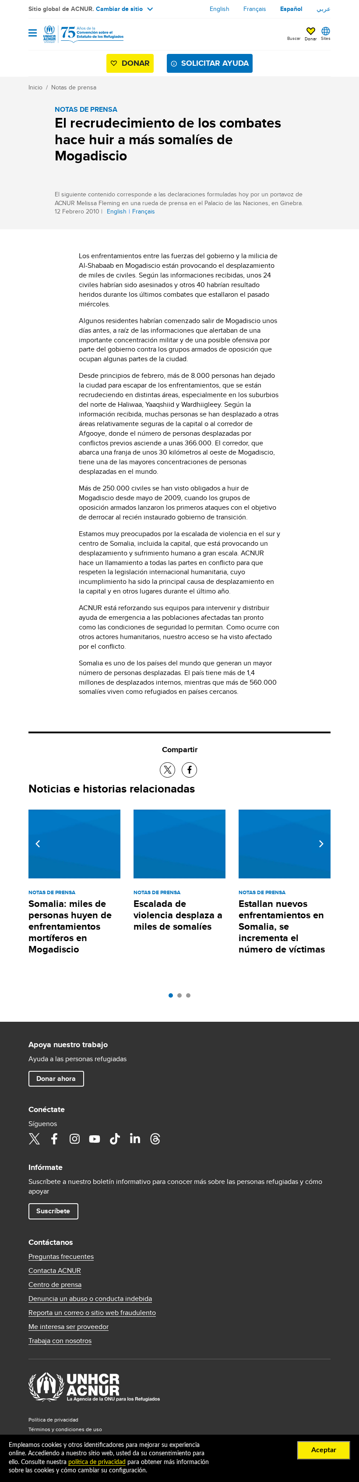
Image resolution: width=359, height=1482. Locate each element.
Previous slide (37, 844)
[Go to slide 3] (190, 997)
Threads (155, 1138)
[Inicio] (73, 34)
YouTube (94, 1138)
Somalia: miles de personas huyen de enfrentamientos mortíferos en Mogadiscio (70, 926)
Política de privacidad (53, 1419)
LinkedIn (135, 1138)
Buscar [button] (293, 38)
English (219, 8)
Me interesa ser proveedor (68, 1327)
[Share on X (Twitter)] (167, 770)
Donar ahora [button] (56, 1078)
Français (254, 8)
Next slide (321, 844)
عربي (324, 8)
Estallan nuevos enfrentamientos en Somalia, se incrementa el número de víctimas (282, 926)
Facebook (54, 1138)
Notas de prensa (73, 87)
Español (291, 8)
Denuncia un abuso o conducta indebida (90, 1299)
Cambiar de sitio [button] (119, 8)
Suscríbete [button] (53, 1211)
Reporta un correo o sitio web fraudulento (92, 1313)
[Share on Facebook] (189, 770)
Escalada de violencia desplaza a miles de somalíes (178, 915)
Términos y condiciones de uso (65, 1429)
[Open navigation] (32, 33)
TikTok (114, 1138)
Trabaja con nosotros (60, 1341)
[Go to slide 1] (173, 997)
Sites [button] (326, 38)
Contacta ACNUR (54, 1271)
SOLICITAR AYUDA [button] (215, 63)
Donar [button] (311, 39)
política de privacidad (97, 1462)
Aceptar (323, 1450)
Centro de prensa (54, 1285)
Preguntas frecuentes (61, 1257)
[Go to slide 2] (181, 997)
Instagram (74, 1138)
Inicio (35, 87)
